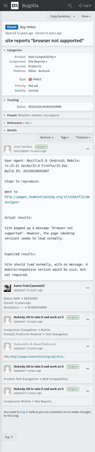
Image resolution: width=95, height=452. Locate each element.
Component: (17, 61)
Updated (19, 290)
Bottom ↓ (47, 137)
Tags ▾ (65, 137)
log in (24, 412)
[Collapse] (87, 149)
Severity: (20, 90)
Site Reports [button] (38, 61)
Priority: (20, 85)
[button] (84, 5)
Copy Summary (60, 16)
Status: (21, 106)
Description (21, 151)
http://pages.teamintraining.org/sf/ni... (37, 356)
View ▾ (86, 16)
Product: (20, 57)
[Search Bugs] (70, 5)
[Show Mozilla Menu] (14, 5)
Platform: (19, 71)
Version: (20, 66)
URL (27, 123)
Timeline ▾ (83, 137)
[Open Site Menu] (5, 5)
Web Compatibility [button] (42, 57)
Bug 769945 (28, 27)
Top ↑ (9, 437)
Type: (22, 79)
